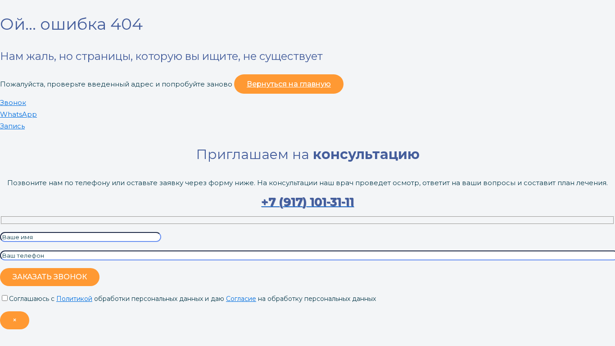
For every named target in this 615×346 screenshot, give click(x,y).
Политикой (74, 299)
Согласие (241, 299)
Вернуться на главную (289, 84)
